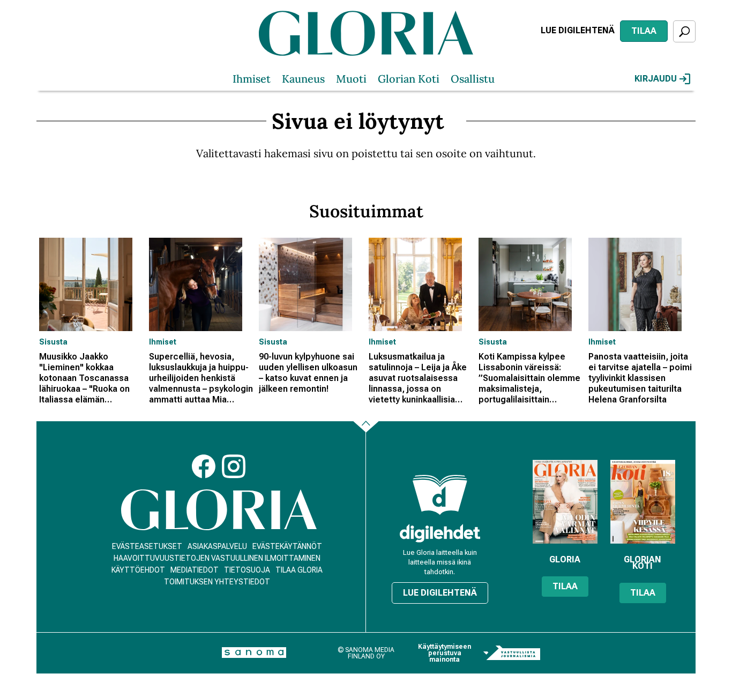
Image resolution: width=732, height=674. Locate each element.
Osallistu (473, 78)
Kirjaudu (655, 79)
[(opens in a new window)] (440, 533)
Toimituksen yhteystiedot (217, 581)
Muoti (351, 78)
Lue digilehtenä (578, 30)
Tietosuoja (247, 570)
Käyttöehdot (138, 570)
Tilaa (643, 31)
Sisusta (53, 342)
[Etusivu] (219, 510)
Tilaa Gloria (299, 570)
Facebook (203, 466)
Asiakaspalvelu (217, 546)
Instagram (233, 466)
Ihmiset (252, 78)
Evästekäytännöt (287, 546)
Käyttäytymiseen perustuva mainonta (444, 653)
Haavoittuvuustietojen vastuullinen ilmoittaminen (217, 558)
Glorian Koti (408, 78)
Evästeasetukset (147, 546)
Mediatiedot (194, 570)
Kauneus (303, 78)
